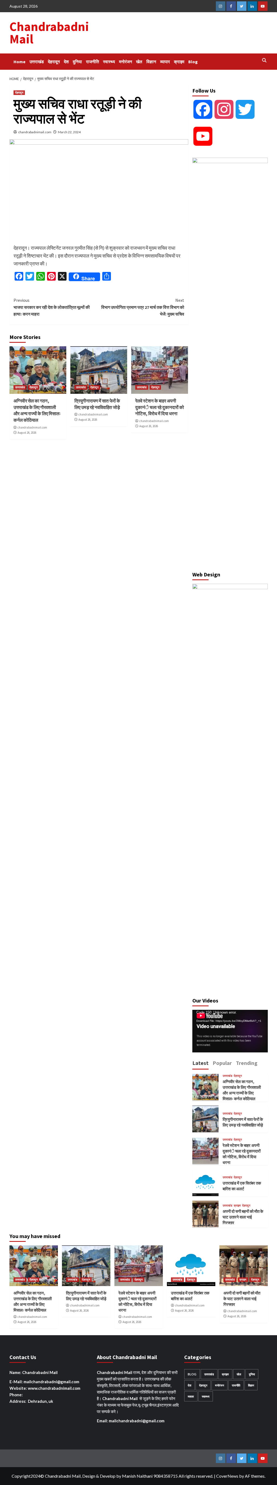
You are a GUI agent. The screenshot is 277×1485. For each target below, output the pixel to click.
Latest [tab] (200, 1062)
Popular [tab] (222, 1062)
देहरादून (54, 61)
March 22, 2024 (69, 132)
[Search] (264, 60)
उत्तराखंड (36, 61)
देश (66, 61)
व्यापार (165, 61)
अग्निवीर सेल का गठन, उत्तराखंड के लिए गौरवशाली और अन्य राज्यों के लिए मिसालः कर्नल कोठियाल (37, 410)
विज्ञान (151, 61)
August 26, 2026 (27, 432)
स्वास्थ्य (109, 61)
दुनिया (77, 61)
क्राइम (179, 61)
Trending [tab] (247, 1062)
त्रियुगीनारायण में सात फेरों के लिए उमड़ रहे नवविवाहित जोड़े (97, 404)
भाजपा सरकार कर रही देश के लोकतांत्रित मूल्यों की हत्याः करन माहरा (52, 307)
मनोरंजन (125, 61)
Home (19, 61)
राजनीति (92, 61)
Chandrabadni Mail (49, 33)
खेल (139, 61)
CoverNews (227, 1475)
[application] (230, 1031)
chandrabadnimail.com (34, 132)
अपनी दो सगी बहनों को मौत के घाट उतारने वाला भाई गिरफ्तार (243, 1217)
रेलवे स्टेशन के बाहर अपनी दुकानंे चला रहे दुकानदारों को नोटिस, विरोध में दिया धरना (159, 407)
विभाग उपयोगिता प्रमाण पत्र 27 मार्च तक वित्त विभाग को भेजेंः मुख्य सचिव (142, 307)
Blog (193, 61)
